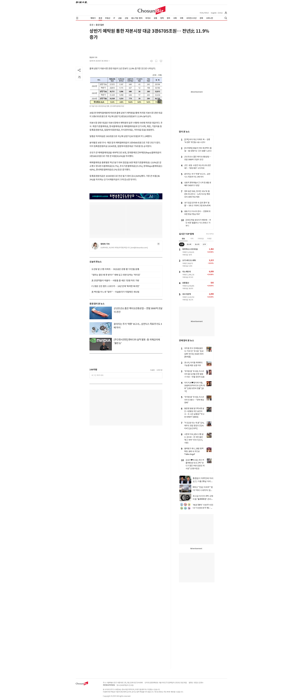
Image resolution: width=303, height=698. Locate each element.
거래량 (209, 239)
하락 (192, 239)
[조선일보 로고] (81, 2)
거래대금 (201, 239)
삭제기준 (159, 370)
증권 (91, 25)
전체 (181, 244)
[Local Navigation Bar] (77, 18)
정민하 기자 (93, 57)
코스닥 (197, 244)
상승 (183, 239)
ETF (204, 244)
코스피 (189, 244)
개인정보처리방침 (109, 685)
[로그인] (225, 12)
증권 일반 (100, 25)
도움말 (152, 370)
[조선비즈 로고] (151, 10)
